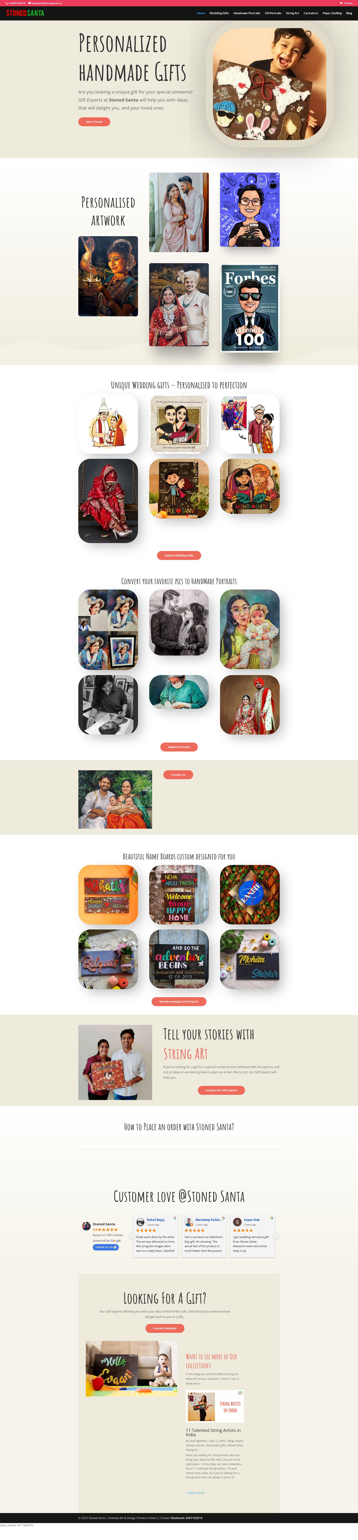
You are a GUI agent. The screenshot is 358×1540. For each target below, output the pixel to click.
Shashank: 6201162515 (186, 1518)
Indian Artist (235, 1445)
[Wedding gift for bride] (108, 542)
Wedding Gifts (219, 13)
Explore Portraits (179, 747)
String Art (292, 13)
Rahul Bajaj (155, 1220)
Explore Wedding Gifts (179, 555)
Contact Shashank (165, 1328)
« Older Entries (195, 1493)
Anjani (239, 1441)
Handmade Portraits (246, 13)
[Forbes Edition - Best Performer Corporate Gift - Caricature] (250, 351)
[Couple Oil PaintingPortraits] (179, 251)
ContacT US (120, 1144)
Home (201, 13)
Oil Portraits (273, 13)
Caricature (311, 13)
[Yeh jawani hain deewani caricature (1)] (179, 453)
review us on (104, 1247)
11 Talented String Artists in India (213, 1432)
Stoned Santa (104, 1224)
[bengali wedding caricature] (108, 453)
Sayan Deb (252, 1220)
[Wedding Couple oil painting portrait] (179, 345)
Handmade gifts (216, 1445)
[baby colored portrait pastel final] (250, 668)
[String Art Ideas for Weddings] (250, 513)
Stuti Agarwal (198, 1441)
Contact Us (178, 774)
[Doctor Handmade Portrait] (179, 707)
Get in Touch (94, 121)
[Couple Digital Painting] (250, 733)
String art (192, 1449)
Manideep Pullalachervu (209, 1220)
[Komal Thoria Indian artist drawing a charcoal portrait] (108, 733)
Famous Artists (195, 1445)
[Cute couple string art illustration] (179, 517)
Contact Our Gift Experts (221, 1090)
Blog (349, 13)
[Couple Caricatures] (250, 453)
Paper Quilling (332, 13)
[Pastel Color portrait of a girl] (108, 669)
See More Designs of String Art (179, 1001)
